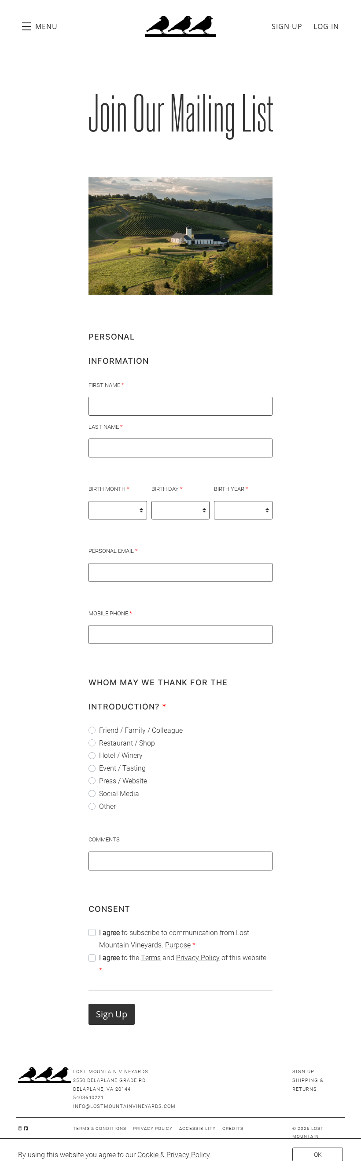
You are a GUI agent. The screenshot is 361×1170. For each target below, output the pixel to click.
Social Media (119, 793)
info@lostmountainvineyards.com (124, 1106)
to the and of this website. (183, 964)
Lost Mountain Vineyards (180, 26)
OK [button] (318, 1154)
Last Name (105, 427)
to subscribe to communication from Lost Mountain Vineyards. (174, 939)
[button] (40, 26)
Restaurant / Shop (127, 742)
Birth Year (231, 489)
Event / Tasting (122, 767)
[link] (173, 1154)
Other (107, 806)
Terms (151, 957)
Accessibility (197, 1128)
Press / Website (123, 780)
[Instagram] (20, 1128)
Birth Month (108, 489)
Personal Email (113, 551)
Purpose (178, 944)
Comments (104, 839)
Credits (232, 1128)
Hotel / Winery (121, 755)
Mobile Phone (110, 613)
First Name (106, 385)
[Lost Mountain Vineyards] (43, 1075)
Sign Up (287, 26)
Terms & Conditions (99, 1128)
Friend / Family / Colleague (141, 730)
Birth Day (167, 489)
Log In (326, 26)
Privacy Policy (198, 957)
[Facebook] (26, 1128)
